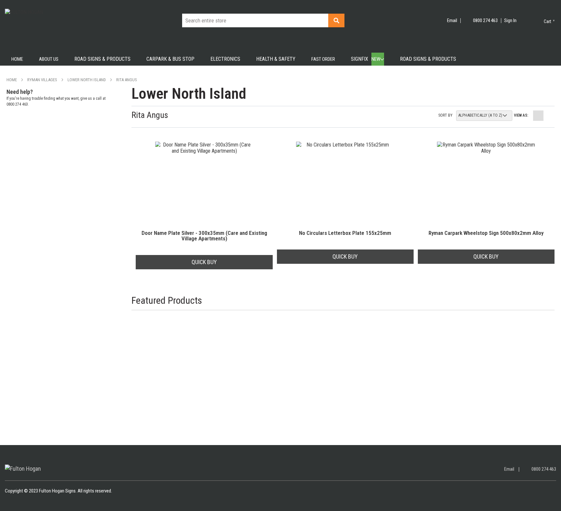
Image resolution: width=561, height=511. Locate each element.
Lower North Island (87, 79)
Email (452, 20)
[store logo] (47, 27)
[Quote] (525, 18)
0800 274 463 (485, 20)
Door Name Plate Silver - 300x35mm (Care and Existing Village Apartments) (204, 235)
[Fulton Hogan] (23, 468)
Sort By (445, 115)
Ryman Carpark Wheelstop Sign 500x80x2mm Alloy (486, 233)
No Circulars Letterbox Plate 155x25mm (345, 233)
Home (11, 79)
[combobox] (263, 20)
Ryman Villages (42, 79)
